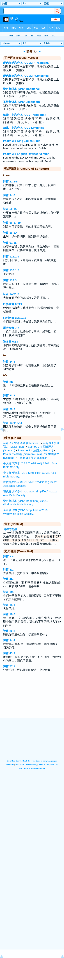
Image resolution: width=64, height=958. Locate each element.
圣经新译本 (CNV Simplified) (21, 101)
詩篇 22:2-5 (10, 181)
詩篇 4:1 (8, 569)
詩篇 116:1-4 (11, 256)
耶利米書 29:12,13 (14, 317)
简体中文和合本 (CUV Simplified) (24, 127)
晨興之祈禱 (10, 529)
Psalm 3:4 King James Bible (21, 140)
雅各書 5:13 (10, 341)
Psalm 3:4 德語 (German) (19, 454)
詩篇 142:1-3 (11, 294)
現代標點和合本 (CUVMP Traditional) (26, 62)
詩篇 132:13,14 (12, 423)
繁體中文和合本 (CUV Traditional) (24, 114)
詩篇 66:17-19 (12, 222)
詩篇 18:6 (9, 614)
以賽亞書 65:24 (12, 304)
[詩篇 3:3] (4, 436)
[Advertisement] (32, 699)
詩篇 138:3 (10, 280)
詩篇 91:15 (10, 242)
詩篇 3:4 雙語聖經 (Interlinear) (21, 443)
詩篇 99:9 (9, 409)
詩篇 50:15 (10, 209)
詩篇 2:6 (8, 381)
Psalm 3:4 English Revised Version (26, 153)
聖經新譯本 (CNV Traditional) (22, 88)
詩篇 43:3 (9, 395)
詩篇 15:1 (9, 605)
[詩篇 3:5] (60, 436)
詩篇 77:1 (9, 666)
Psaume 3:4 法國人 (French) (35, 450)
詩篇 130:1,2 (11, 270)
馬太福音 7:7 (11, 327)
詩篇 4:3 (8, 578)
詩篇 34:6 (9, 195)
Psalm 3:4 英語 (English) (33, 457)
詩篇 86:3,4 (10, 232)
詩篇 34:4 (9, 361)
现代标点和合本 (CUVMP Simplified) (26, 75)
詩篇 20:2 (9, 630)
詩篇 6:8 (8, 592)
